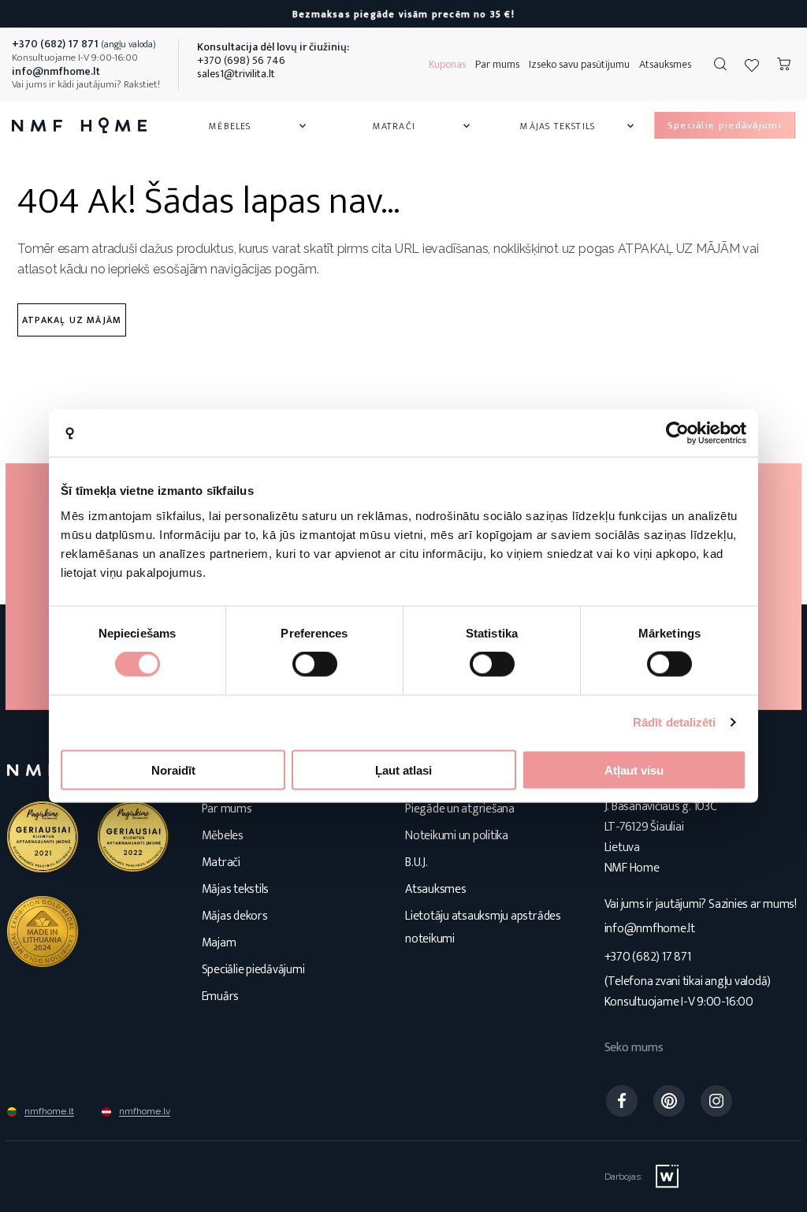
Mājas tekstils (578, 126)
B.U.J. (416, 862)
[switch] (314, 664)
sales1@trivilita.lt (236, 74)
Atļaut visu (634, 769)
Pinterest (669, 1101)
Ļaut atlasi (403, 769)
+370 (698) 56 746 (241, 60)
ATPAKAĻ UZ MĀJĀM (71, 320)
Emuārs (221, 996)
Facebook (622, 1101)
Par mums (497, 64)
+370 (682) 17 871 (647, 957)
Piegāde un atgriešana (460, 809)
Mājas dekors (235, 916)
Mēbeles (259, 126)
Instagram (716, 1101)
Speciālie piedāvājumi (253, 969)
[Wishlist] (752, 64)
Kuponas (447, 64)
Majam (219, 943)
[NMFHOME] (79, 125)
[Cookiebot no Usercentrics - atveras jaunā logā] (677, 433)
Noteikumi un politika (456, 835)
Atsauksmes (665, 64)
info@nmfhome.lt (649, 928)
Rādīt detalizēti (674, 722)
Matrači (423, 126)
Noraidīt (173, 769)
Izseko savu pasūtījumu (579, 64)
